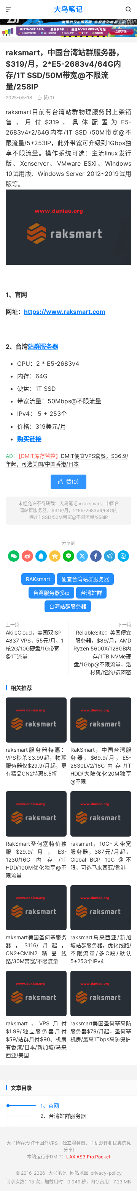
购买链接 (29, 439)
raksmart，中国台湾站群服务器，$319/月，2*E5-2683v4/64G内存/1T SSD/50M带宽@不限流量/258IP (69, 510)
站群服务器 (43, 346)
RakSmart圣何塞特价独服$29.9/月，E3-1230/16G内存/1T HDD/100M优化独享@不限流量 (36, 859)
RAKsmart (38, 579)
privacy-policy (106, 1173)
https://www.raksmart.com (64, 311)
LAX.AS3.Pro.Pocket (88, 1157)
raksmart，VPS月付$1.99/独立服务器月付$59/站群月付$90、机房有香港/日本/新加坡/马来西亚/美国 (36, 1039)
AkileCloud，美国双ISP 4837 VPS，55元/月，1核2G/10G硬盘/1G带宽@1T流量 (35, 644)
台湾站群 (91, 592)
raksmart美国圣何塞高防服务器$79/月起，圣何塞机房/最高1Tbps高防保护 (100, 1031)
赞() (45, 97)
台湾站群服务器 (67, 606)
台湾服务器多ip (51, 592)
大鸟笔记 (68, 9)
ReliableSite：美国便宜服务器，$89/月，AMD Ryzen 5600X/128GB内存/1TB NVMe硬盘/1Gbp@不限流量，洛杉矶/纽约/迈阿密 (102, 652)
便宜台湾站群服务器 (85, 579)
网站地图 (79, 1173)
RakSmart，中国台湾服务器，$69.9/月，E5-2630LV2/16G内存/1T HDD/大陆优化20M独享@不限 (100, 765)
